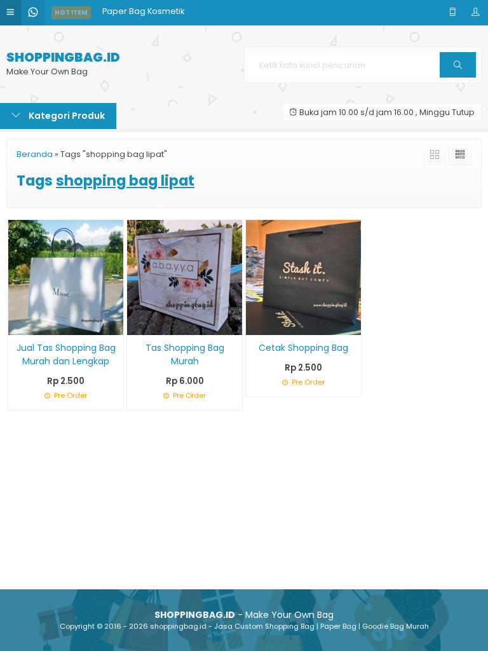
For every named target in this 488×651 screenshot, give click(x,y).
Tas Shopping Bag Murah (185, 354)
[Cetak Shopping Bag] (303, 276)
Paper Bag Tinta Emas (146, 25)
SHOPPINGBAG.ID (63, 57)
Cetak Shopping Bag (303, 347)
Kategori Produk (66, 115)
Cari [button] (458, 77)
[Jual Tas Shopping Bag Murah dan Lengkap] (65, 276)
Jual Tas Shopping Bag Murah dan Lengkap (66, 354)
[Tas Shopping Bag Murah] (184, 276)
